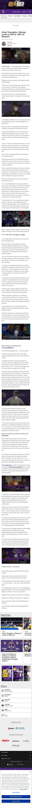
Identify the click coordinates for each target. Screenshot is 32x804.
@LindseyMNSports (8, 347)
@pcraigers (5, 435)
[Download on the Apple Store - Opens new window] (10, 764)
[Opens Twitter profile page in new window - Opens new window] (11, 45)
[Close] (30, 772)
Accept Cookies (16, 801)
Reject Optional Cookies (16, 796)
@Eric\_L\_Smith (20, 234)
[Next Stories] (28, 673)
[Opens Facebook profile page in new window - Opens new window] (8, 45)
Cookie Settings (16, 792)
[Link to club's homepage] (3, 11)
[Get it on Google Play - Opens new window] (21, 765)
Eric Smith (9, 42)
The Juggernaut (7, 465)
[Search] (27, 12)
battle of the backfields (16, 467)
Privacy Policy (10, 789)
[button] (16, 55)
